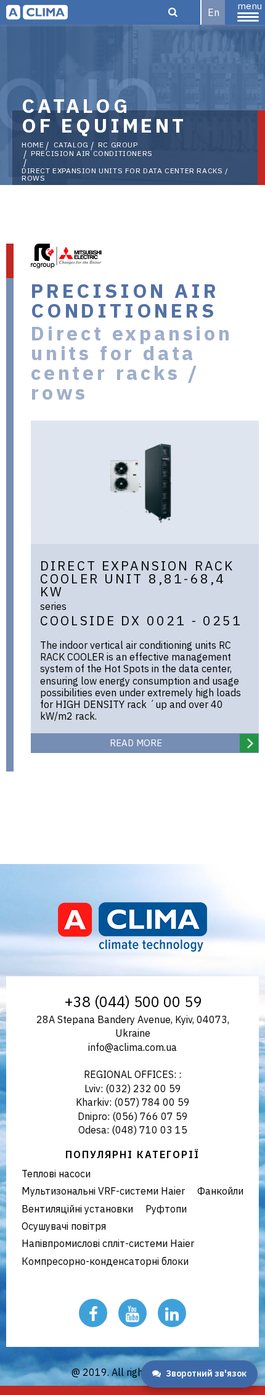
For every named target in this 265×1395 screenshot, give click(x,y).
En (213, 12)
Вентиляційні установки (77, 1209)
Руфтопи (166, 1209)
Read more (136, 743)
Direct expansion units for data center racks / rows (125, 174)
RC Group (118, 145)
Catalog (71, 145)
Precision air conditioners (92, 153)
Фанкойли (220, 1191)
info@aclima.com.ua (132, 1047)
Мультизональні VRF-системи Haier (103, 1191)
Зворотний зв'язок (206, 1373)
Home (33, 145)
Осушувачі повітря (64, 1226)
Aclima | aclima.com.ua (37, 12)
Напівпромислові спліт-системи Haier (108, 1243)
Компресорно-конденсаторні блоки (105, 1261)
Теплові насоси (56, 1173)
